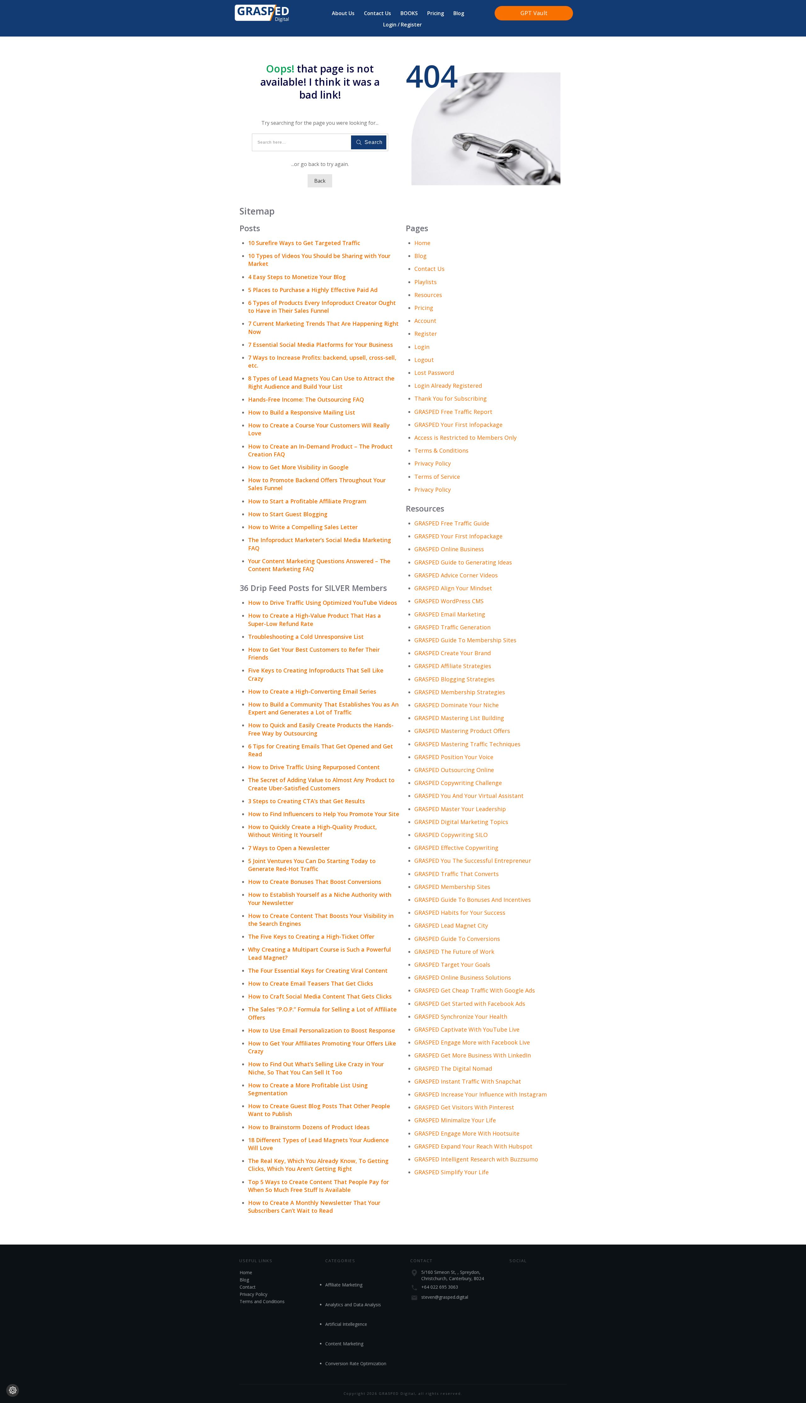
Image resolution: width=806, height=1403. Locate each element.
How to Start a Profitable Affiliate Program (307, 501)
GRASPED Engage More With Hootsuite (466, 1133)
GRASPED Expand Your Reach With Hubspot (473, 1146)
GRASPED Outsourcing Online (454, 770)
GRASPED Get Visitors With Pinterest (464, 1107)
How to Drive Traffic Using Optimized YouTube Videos (322, 602)
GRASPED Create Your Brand (452, 653)
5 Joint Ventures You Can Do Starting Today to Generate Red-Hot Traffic (312, 865)
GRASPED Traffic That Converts (456, 874)
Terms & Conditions (441, 450)
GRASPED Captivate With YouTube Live (466, 1029)
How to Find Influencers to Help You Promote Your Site (323, 814)
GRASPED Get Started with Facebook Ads (469, 1003)
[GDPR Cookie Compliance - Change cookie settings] (12, 1390)
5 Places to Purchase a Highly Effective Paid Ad (312, 290)
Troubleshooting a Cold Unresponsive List (306, 636)
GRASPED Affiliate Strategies (452, 666)
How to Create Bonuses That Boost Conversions (314, 881)
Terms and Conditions (262, 1301)
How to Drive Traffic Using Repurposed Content (314, 767)
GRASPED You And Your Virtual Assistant (469, 795)
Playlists (425, 282)
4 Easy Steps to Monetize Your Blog (297, 277)
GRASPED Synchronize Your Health (460, 1016)
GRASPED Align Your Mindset (453, 588)
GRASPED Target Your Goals (452, 964)
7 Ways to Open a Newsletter (289, 848)
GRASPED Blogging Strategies (454, 679)
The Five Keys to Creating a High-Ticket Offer (311, 936)
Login (421, 347)
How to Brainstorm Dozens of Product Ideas (309, 1127)
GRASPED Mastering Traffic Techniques (467, 744)
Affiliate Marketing (343, 1285)
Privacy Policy (432, 463)
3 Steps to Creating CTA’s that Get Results (306, 801)
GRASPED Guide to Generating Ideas (463, 562)
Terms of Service (437, 476)
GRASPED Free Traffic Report (453, 411)
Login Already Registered (448, 385)
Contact (248, 1287)
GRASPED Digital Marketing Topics (461, 822)
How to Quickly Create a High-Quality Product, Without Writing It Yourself (312, 831)
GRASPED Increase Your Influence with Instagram (480, 1094)
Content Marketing (344, 1344)
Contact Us (429, 268)
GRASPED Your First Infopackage (458, 424)
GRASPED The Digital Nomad (453, 1068)
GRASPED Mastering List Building (459, 718)
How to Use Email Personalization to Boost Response (321, 1030)
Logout (424, 360)
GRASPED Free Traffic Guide (451, 523)
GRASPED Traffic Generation (452, 627)
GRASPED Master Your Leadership (460, 809)
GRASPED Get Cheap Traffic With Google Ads (474, 990)
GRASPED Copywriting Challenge (458, 783)
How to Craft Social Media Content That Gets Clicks (320, 996)
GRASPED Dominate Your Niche (456, 705)
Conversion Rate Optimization (355, 1363)
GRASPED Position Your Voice (453, 757)
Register (425, 333)
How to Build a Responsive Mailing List (301, 412)
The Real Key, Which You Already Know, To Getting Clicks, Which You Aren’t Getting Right (318, 1164)
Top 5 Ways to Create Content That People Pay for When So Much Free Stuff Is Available (318, 1186)
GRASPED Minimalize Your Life (455, 1120)
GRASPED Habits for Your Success (459, 912)
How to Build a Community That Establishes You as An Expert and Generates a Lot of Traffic (323, 708)
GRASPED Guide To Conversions (457, 938)
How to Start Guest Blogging (287, 514)
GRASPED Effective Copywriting (456, 847)
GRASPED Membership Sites (452, 886)
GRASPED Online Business (449, 549)
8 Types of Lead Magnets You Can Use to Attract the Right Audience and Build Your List (321, 382)
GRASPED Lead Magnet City (451, 925)
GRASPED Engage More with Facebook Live (472, 1042)
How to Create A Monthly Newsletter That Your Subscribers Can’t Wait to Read (314, 1206)
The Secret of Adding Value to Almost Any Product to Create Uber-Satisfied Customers (321, 784)
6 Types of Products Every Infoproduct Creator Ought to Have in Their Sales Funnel (322, 306)
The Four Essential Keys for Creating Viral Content (318, 970)
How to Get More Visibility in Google (298, 467)
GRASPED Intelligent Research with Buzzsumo (476, 1159)
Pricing (423, 308)
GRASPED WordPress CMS (449, 601)
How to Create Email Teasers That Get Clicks (310, 983)
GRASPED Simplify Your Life (451, 1172)
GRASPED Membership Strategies (459, 692)
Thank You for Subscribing (450, 398)
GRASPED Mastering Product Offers (462, 731)
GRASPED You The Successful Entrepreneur (472, 860)
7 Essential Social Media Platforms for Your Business (320, 344)
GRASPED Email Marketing (449, 614)
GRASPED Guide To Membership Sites (465, 640)
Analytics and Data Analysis (353, 1305)
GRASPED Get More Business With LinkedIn (472, 1055)
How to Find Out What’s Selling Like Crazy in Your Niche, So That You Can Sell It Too (316, 1068)
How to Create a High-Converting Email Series (312, 691)
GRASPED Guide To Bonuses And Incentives (472, 899)
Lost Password (434, 372)
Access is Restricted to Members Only (465, 437)
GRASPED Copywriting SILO (451, 835)
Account (425, 320)
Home (422, 243)
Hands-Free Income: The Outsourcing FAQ (306, 399)
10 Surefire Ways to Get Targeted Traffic (304, 243)
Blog (420, 256)
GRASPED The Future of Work (454, 951)
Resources (428, 295)
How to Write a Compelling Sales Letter (303, 527)
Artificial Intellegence (346, 1324)
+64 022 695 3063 (439, 1287)
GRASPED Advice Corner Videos (456, 575)
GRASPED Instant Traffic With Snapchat (467, 1081)
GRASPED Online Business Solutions (462, 977)
